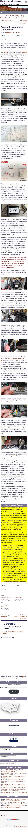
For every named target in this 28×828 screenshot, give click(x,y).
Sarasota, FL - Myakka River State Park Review (14, 789)
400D (13, 52)
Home (3, 16)
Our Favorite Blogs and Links (8, 763)
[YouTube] (16, 819)
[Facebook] (7, 819)
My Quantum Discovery (10, 1)
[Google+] (14, 819)
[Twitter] (10, 819)
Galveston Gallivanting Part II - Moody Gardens (14, 787)
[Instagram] (12, 819)
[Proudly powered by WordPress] (14, 826)
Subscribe (14, 691)
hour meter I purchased (10, 184)
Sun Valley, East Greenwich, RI (10, 790)
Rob (19, 32)
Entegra (24, 52)
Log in (4, 815)
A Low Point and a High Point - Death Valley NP (14, 792)
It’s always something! (6, 597)
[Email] (18, 819)
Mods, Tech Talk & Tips (13, 16)
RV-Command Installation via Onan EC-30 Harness (20, 22)
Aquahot (5, 52)
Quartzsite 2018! (18, 597)
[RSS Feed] (20, 819)
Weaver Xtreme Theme (21, 826)
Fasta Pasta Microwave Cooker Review (12, 779)
